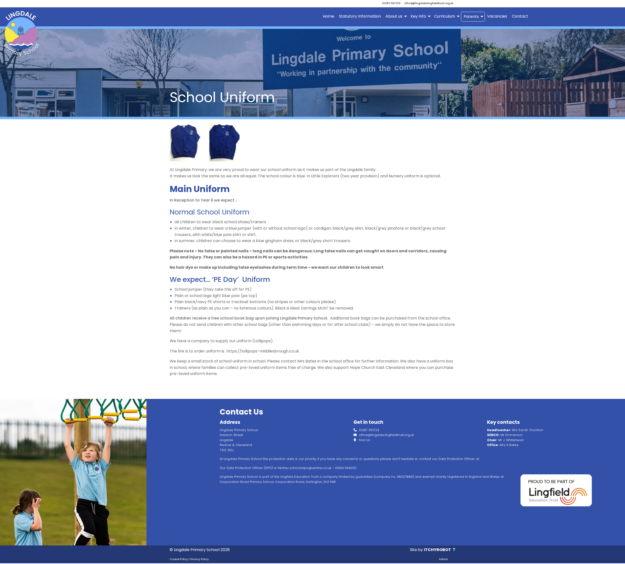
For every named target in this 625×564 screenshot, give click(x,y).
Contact (520, 16)
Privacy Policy (199, 559)
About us (393, 16)
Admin (443, 559)
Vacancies (497, 16)
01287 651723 (391, 3)
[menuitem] (328, 16)
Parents (471, 16)
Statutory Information (360, 16)
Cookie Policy (179, 559)
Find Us (364, 440)
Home (328, 16)
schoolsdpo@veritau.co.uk (310, 468)
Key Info (418, 16)
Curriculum (444, 16)
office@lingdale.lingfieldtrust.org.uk (428, 3)
